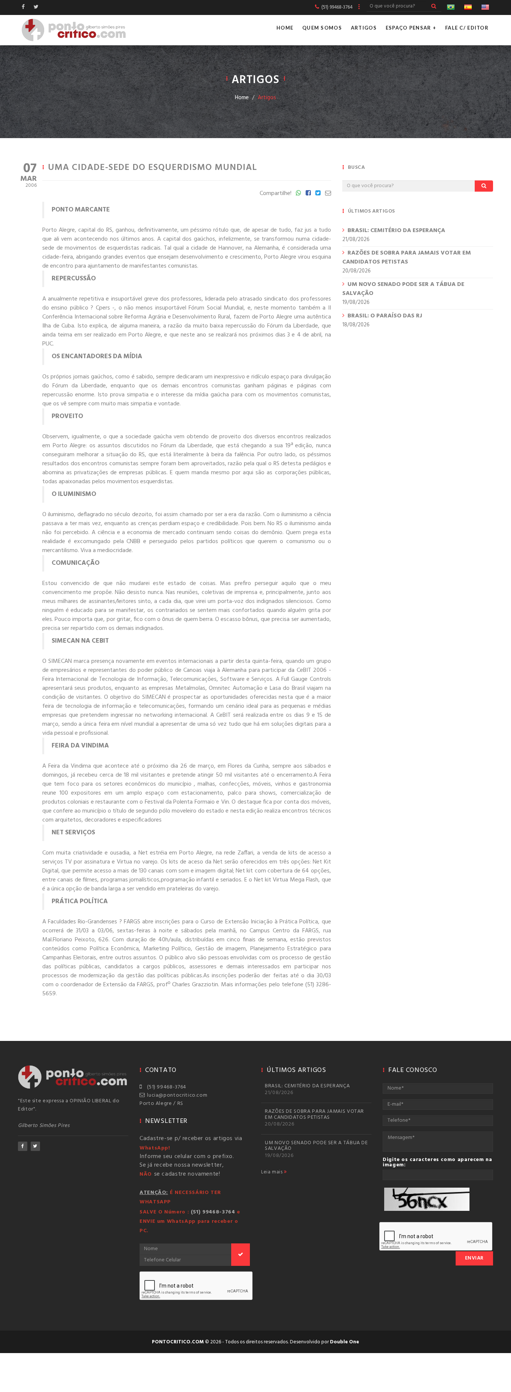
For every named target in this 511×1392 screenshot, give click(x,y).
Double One (344, 1342)
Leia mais (272, 1172)
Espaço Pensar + (411, 28)
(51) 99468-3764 (165, 1087)
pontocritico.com (178, 1342)
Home (284, 28)
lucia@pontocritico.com (175, 1095)
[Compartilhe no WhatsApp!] (298, 193)
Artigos (364, 28)
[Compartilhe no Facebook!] (308, 193)
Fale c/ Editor (467, 28)
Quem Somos (322, 28)
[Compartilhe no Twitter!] (318, 193)
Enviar (474, 1258)
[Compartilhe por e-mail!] (328, 193)
